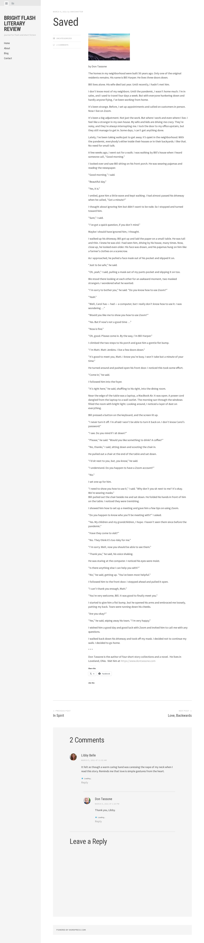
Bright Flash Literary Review (19, 23)
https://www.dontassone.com (138, 661)
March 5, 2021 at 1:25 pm (107, 804)
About (7, 48)
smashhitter (76, 11)
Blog (6, 53)
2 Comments (62, 45)
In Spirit (62, 714)
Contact (8, 58)
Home (7, 43)
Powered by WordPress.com (71, 930)
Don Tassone (103, 799)
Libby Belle (88, 755)
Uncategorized (64, 38)
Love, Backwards (180, 714)
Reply (84, 782)
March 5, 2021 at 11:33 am (94, 760)
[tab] (6, 3)
